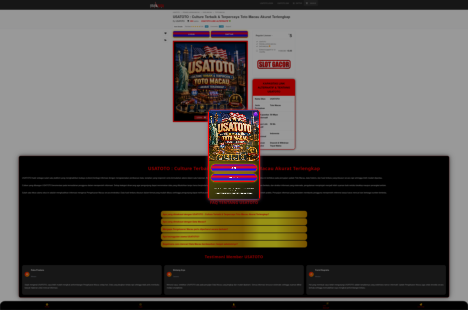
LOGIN (234, 168)
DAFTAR (234, 178)
